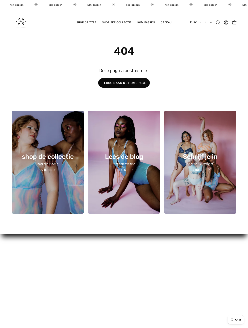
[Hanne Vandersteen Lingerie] (21, 22)
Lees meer (124, 170)
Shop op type (20, 251)
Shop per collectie (23, 257)
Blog (73, 263)
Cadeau (17, 268)
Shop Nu (48, 170)
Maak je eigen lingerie (84, 280)
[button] (86, 22)
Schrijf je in (200, 170)
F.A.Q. (73, 268)
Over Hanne (77, 251)
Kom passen (20, 263)
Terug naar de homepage (124, 83)
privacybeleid (137, 257)
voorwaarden (136, 251)
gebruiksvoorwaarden (142, 263)
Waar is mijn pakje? (82, 257)
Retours (75, 274)
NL (206, 22)
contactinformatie (140, 268)
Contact (75, 291)
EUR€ (193, 22)
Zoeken (75, 286)
